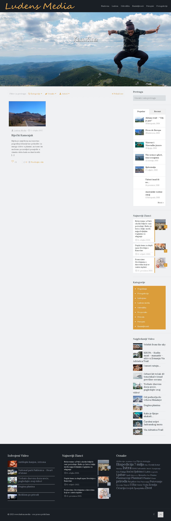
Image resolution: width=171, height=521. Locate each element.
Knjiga (123, 471)
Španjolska (139, 488)
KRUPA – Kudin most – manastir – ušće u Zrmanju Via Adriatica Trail (149, 357)
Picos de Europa (153, 130)
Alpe (123, 461)
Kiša (118, 472)
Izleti (134, 468)
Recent (157, 111)
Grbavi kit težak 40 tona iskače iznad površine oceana (154, 376)
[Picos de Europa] (139, 132)
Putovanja (145, 482)
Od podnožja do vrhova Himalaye (153, 398)
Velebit (139, 485)
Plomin (153, 478)
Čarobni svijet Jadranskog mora (153, 423)
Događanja (142, 289)
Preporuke (142, 312)
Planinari (137, 478)
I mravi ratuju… (152, 365)
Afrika (119, 461)
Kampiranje (156, 469)
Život (148, 488)
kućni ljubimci (135, 471)
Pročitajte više (37, 162)
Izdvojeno (141, 298)
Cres (134, 461)
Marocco (134, 475)
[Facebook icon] (154, 514)
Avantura (129, 461)
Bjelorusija (150, 167)
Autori (65, 94)
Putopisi (141, 321)
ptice (134, 481)
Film (146, 465)
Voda (145, 484)
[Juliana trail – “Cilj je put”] (139, 119)
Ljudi (128, 475)
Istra (127, 467)
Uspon (126, 485)
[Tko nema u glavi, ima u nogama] (139, 157)
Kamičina (92, 44)
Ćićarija (121, 488)
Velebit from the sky (155, 344)
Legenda (154, 472)
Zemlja (153, 484)
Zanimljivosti (143, 326)
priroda (121, 481)
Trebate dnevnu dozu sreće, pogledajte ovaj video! (147, 388)
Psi (129, 481)
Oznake (51, 94)
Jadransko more (144, 468)
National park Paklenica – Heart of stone (35, 471)
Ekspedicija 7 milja (130, 464)
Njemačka (142, 475)
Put (138, 482)
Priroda (140, 317)
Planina (153, 475)
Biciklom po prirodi (28, 494)
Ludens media (143, 303)
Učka (133, 484)
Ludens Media (20, 130)
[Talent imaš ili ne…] (139, 181)
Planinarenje (123, 478)
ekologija (146, 461)
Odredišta (141, 307)
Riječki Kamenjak (22, 135)
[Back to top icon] (160, 514)
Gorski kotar (154, 464)
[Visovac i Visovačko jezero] (139, 144)
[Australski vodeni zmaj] (139, 193)
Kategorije (35, 94)
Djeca (139, 461)
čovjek (129, 488)
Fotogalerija (143, 293)
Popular (141, 111)
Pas (148, 475)
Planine (147, 478)
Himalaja (119, 469)
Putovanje (156, 481)
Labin (147, 471)
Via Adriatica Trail (153, 429)
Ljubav (121, 475)
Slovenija (119, 485)
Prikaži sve (118, 94)
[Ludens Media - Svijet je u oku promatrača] (40, 6)
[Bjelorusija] (139, 169)
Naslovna (79, 44)
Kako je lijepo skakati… (151, 415)
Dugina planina (152, 405)
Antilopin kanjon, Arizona (32, 462)
